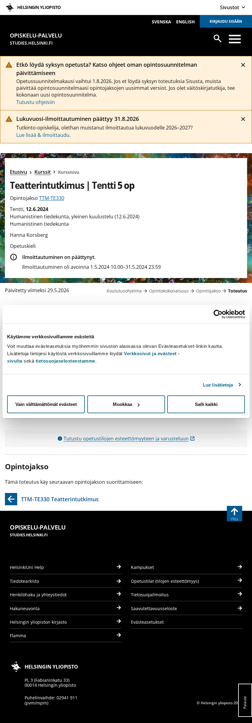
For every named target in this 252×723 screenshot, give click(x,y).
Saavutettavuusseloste (154, 608)
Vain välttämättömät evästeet (46, 404)
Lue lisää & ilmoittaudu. (43, 135)
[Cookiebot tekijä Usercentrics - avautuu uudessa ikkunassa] (218, 314)
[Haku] (217, 38)
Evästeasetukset (147, 622)
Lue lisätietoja (218, 384)
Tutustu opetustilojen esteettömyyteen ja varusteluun (129, 438)
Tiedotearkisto (24, 581)
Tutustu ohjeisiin (35, 102)
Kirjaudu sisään (226, 21)
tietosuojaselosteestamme (65, 360)
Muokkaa (122, 404)
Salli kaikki (206, 404)
